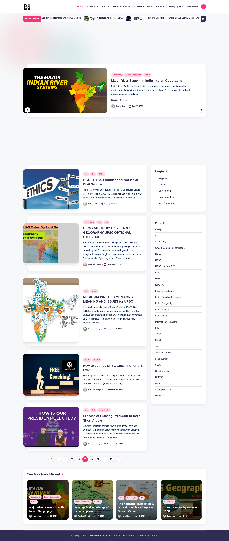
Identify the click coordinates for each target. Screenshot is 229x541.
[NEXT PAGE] (119, 459)
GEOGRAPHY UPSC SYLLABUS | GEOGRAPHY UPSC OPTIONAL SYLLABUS (108, 232)
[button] (120, 107)
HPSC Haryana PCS (165, 266)
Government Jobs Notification (170, 248)
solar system (161, 359)
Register (163, 178)
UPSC (101, 174)
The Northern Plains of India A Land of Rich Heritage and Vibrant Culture (136, 507)
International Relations (166, 322)
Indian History (162, 309)
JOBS (158, 334)
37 (98, 459)
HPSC (158, 260)
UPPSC (97, 360)
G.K (93, 410)
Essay (158, 229)
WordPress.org (166, 203)
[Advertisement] (114, 44)
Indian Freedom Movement (168, 297)
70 (111, 459)
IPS (93, 174)
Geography (89, 222)
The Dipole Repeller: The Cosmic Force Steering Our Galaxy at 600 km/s (136, 18)
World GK (160, 395)
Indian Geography (120, 82)
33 (72, 459)
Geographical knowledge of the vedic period (145, 88)
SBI (157, 346)
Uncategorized (162, 371)
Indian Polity (104, 410)
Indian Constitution (164, 291)
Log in (162, 184)
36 (92, 459)
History (135, 82)
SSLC (158, 365)
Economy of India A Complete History (195, 18)
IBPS (157, 278)
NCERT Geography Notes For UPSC (77, 18)
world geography (163, 389)
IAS (86, 174)
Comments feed (166, 197)
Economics (160, 223)
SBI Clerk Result (163, 352)
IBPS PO (159, 285)
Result (158, 340)
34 (79, 459)
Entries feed (165, 191)
